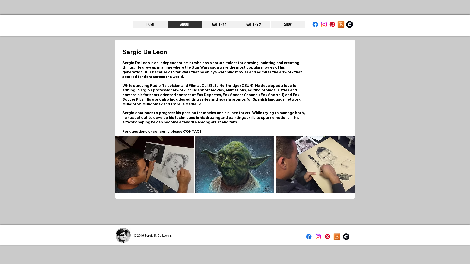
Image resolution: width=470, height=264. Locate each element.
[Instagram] (324, 24)
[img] (154, 164)
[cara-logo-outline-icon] (349, 24)
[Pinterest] (332, 24)
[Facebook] (315, 24)
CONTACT (192, 131)
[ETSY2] (341, 24)
